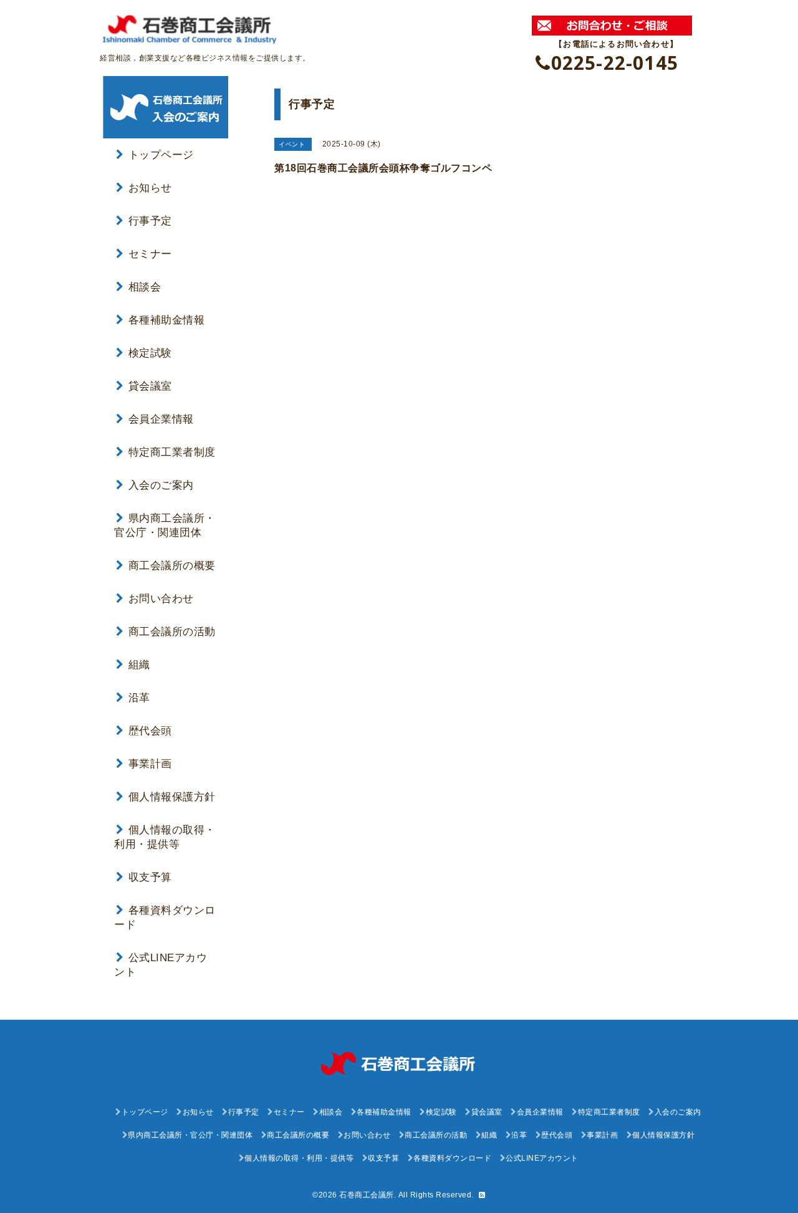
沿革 (139, 698)
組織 (139, 665)
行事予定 (150, 221)
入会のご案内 (161, 485)
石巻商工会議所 (366, 1195)
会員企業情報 (161, 419)
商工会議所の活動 (172, 632)
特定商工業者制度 (172, 452)
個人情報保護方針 (172, 797)
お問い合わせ (161, 599)
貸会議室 (150, 386)
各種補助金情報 (166, 320)
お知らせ (150, 188)
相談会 (144, 287)
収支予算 (150, 877)
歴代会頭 (150, 731)
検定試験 (150, 353)
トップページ (161, 155)
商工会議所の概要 (172, 566)
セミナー (150, 254)
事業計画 (150, 764)
